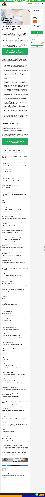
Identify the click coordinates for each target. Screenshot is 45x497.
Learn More (39, 21)
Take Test (37, 28)
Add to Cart (35, 21)
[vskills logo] (4, 4)
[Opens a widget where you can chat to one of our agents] (41, 495)
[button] (43, 4)
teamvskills (9, 469)
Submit (37, 46)
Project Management (11, 147)
